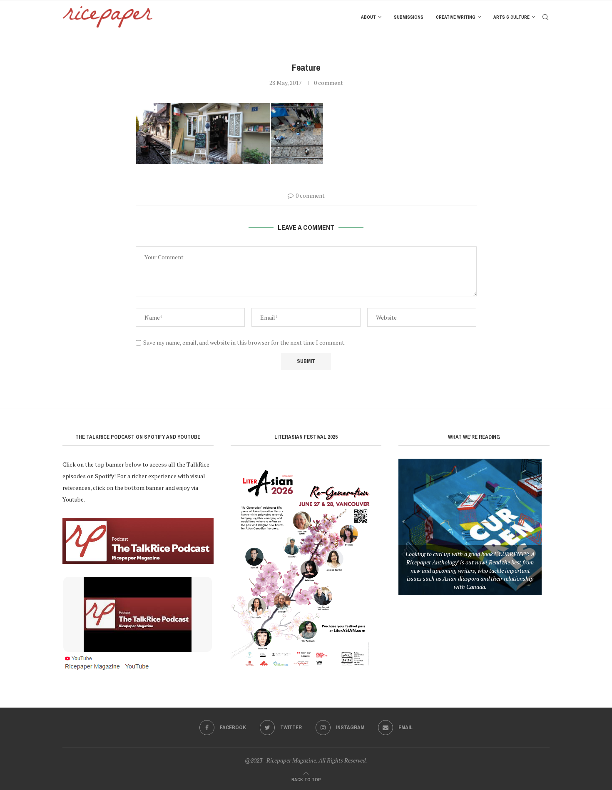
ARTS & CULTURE (511, 17)
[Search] (545, 17)
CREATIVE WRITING (455, 17)
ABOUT (368, 17)
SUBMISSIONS (408, 17)
